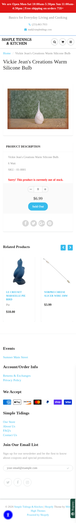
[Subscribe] (67, 468)
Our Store (9, 422)
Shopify (49, 506)
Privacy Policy (12, 380)
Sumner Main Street (15, 357)
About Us (9, 426)
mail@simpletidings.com (40, 29)
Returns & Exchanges (17, 375)
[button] (8, 515)
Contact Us (10, 435)
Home (7, 53)
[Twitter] (8, 482)
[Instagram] (27, 482)
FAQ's (7, 430)
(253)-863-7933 (39, 24)
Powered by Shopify (38, 514)
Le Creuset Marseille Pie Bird (16, 296)
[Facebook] (18, 482)
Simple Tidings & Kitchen (28, 506)
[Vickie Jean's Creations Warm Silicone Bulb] (38, 108)
